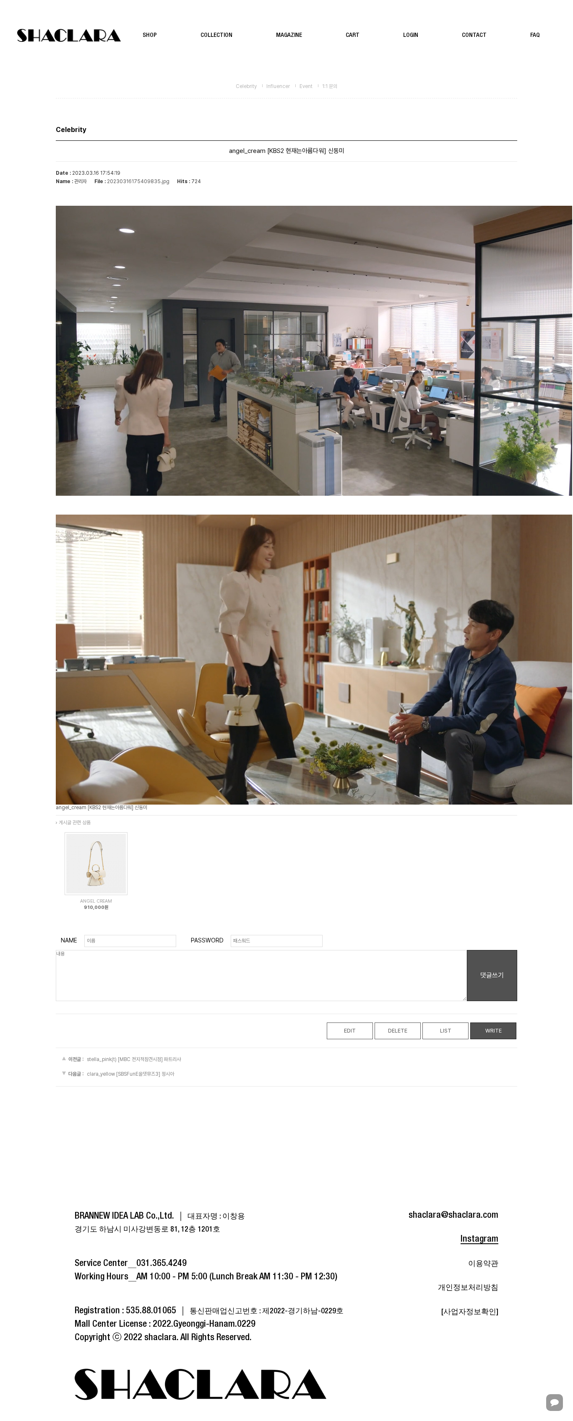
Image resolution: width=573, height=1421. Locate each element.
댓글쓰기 (492, 975)
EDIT (350, 1031)
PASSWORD (207, 940)
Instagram (479, 1239)
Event (306, 86)
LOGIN (410, 35)
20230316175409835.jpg (138, 181)
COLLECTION (216, 35)
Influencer (278, 86)
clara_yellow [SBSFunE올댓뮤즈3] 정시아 (130, 1074)
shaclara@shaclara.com (453, 1215)
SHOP (150, 35)
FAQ (535, 35)
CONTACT (474, 35)
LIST (445, 1031)
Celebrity (246, 86)
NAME (69, 940)
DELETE (397, 1031)
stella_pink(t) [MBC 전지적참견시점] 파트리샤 (134, 1059)
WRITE (493, 1031)
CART (352, 35)
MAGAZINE (289, 35)
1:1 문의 (329, 86)
